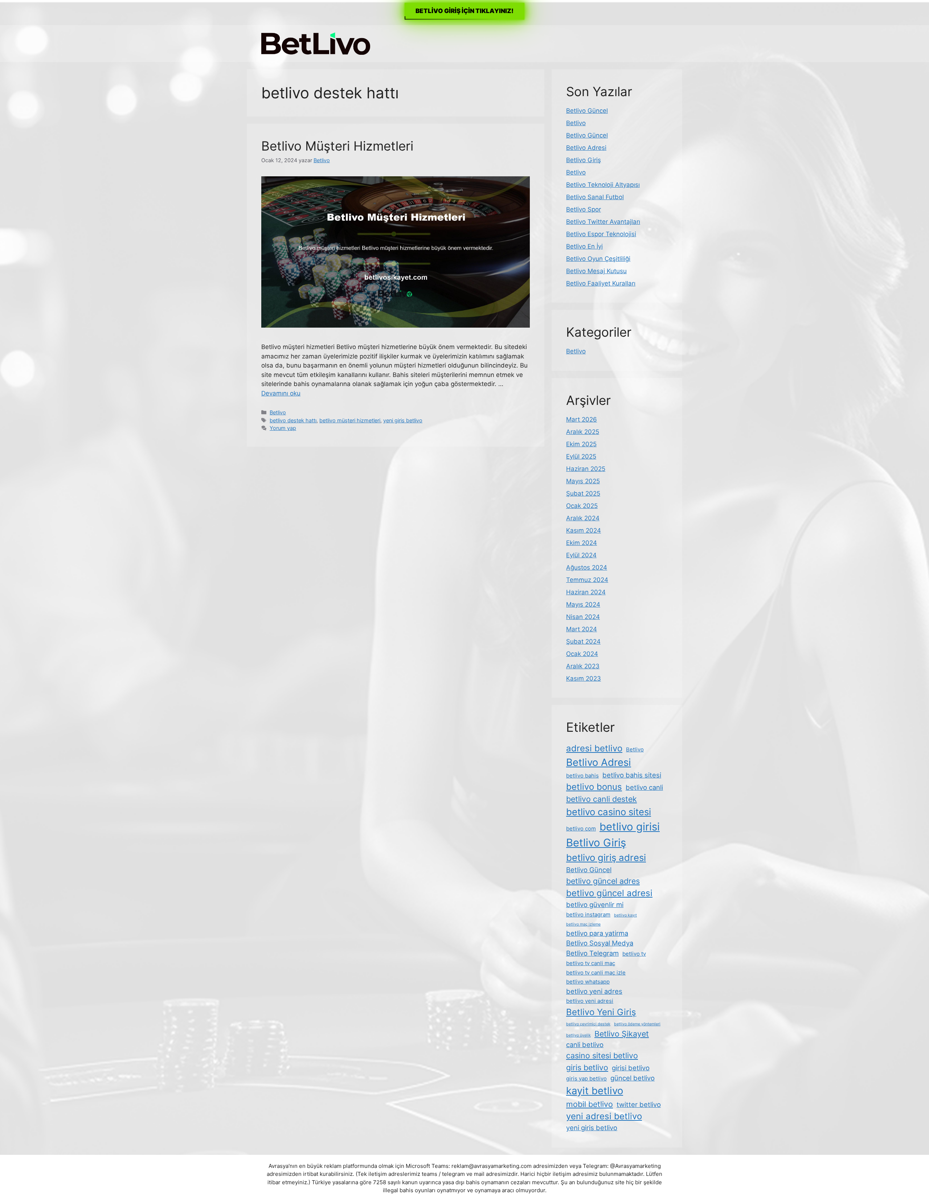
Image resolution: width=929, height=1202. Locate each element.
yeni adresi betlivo (604, 1116)
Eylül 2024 (581, 555)
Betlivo (278, 412)
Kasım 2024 (583, 530)
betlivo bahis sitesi (631, 775)
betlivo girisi (629, 826)
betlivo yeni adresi (589, 1000)
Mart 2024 (581, 629)
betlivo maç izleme (583, 924)
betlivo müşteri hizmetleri (349, 420)
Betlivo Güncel (587, 110)
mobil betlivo (589, 1104)
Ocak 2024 (582, 653)
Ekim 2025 (581, 444)
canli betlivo (584, 1045)
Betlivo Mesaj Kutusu (596, 271)
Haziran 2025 (585, 468)
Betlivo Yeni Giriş (601, 1012)
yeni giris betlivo (402, 420)
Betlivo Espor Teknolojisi (601, 234)
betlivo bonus (594, 786)
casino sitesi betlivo (602, 1055)
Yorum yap (283, 428)
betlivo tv (634, 953)
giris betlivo (587, 1067)
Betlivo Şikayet (621, 1033)
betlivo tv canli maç (590, 963)
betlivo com (581, 828)
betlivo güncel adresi (609, 893)
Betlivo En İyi (584, 246)
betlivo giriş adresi (606, 857)
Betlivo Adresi (586, 147)
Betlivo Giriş (583, 160)
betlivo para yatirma (597, 933)
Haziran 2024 (586, 592)
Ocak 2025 (582, 505)
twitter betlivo (639, 1104)
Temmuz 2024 (587, 579)
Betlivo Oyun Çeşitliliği (598, 258)
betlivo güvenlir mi (594, 904)
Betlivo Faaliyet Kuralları (600, 283)
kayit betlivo (594, 1090)
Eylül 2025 (581, 456)
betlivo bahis (582, 775)
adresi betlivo (594, 748)
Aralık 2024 (582, 518)
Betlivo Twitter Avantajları (603, 221)
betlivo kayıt (625, 915)
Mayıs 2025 (583, 481)
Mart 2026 (581, 419)
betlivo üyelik (578, 1035)
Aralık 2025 (582, 431)
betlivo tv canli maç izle (596, 972)
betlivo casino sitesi (608, 811)
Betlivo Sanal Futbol (595, 197)
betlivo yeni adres (594, 991)
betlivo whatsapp (588, 981)
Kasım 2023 (583, 678)
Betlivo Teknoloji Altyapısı (603, 184)
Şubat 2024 (583, 641)
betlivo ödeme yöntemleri (637, 1024)
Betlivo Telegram (592, 953)
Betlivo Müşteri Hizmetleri (337, 145)
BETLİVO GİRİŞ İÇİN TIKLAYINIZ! (464, 11)
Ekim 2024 (581, 542)
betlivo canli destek (601, 799)
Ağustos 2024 (586, 567)
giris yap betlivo (586, 1078)
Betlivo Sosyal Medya (599, 943)
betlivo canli (644, 787)
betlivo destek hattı (293, 420)
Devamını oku (280, 393)
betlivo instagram (588, 914)
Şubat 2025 (583, 493)
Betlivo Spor (583, 209)
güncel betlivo (632, 1078)
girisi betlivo (631, 1068)
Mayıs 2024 (583, 604)
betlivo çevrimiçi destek (588, 1024)
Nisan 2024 (583, 616)
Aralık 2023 (582, 666)
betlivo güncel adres (603, 881)
